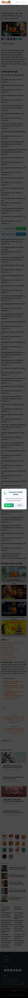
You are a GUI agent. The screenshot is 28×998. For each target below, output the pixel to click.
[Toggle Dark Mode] (20, 2)
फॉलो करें (10, 505)
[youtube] (17, 2)
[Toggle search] (23, 2)
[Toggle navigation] (25, 2)
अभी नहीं (19, 505)
